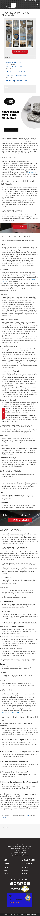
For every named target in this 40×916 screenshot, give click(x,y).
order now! (3, 414)
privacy (26, 867)
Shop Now (20, 227)
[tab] (20, 57)
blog (7, 873)
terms (25, 870)
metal (4, 817)
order (7, 864)
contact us (27, 864)
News (27, 815)
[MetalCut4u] (15, 5)
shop (7, 867)
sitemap (26, 873)
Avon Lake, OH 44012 (20, 850)
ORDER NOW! (20, 51)
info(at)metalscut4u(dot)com (20, 854)
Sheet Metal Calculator (20, 520)
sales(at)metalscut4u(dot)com (20, 856)
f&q (6, 870)
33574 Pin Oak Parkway (26, 846)
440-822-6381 (26, 1)
